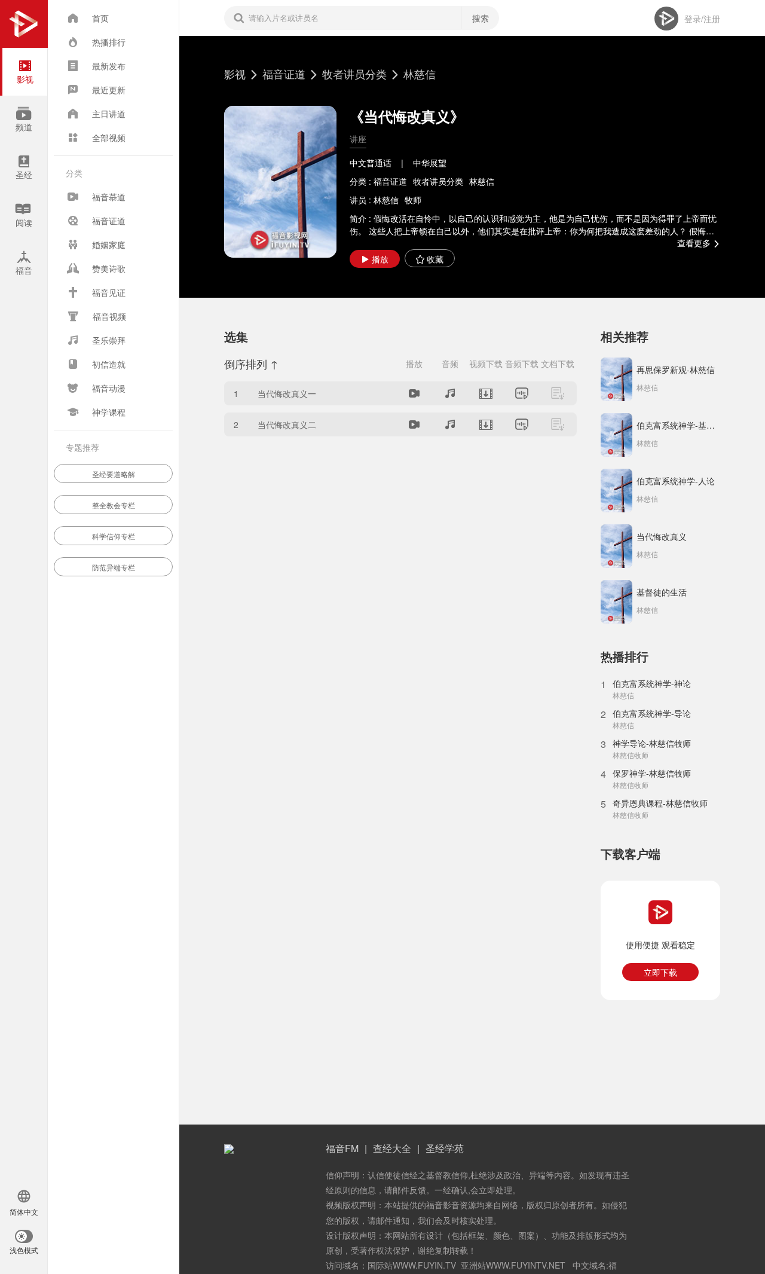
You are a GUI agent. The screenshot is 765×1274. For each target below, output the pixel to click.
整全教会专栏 (113, 505)
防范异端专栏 (113, 567)
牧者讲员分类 (354, 73)
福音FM (342, 1148)
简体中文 (24, 1212)
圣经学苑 (445, 1148)
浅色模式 (24, 1250)
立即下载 (660, 972)
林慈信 (419, 73)
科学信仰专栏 (113, 536)
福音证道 (283, 73)
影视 (235, 73)
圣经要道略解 (113, 474)
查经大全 (392, 1148)
